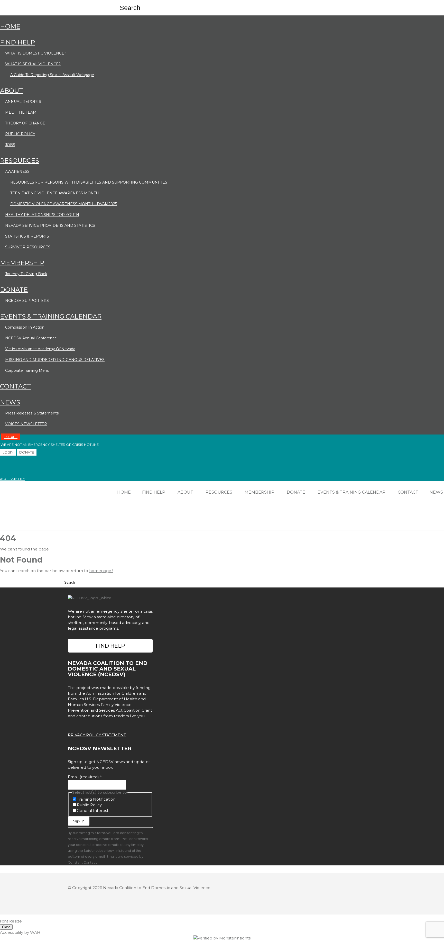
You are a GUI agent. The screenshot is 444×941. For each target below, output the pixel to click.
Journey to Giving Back (26, 274)
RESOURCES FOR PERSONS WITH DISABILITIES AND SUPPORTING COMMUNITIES (88, 182)
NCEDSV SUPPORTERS (27, 300)
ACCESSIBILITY (12, 479)
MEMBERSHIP (22, 263)
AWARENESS (17, 171)
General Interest (92, 810)
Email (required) (85, 776)
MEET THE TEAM (20, 112)
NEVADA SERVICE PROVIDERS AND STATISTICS (50, 225)
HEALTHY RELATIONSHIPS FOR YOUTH (42, 214)
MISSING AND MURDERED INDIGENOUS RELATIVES (55, 359)
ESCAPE (10, 437)
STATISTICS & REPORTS (27, 236)
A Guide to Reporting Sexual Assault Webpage (52, 75)
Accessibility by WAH (20, 932)
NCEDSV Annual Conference (31, 338)
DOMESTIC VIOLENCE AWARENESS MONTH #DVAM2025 (63, 204)
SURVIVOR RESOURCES (27, 247)
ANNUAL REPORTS (23, 101)
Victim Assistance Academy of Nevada (40, 349)
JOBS (10, 144)
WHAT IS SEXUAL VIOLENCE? (33, 64)
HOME (10, 26)
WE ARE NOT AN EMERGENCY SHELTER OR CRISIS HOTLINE (50, 444)
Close (6, 927)
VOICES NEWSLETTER (26, 424)
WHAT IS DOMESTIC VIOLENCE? (35, 53)
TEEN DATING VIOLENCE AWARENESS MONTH (54, 193)
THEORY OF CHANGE (25, 123)
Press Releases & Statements (32, 413)
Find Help (110, 646)
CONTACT (15, 386)
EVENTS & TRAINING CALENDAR (50, 316)
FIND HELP (17, 42)
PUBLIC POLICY (20, 134)
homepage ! (101, 570)
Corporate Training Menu (27, 370)
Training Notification (96, 799)
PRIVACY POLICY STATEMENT (97, 734)
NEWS (10, 402)
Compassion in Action (24, 327)
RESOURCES (19, 160)
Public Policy (89, 804)
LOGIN (8, 452)
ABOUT (11, 90)
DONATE (14, 289)
